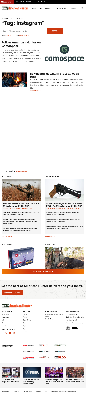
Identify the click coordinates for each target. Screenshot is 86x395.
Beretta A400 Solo (9, 209)
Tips (24, 329)
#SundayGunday (52, 176)
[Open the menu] (78, 8)
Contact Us (5, 317)
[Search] (82, 8)
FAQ (3, 320)
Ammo (25, 317)
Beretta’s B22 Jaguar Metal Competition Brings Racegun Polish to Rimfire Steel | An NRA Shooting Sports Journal (20, 221)
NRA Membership (72, 314)
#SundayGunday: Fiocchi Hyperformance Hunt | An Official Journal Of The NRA (63, 220)
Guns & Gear (60, 8)
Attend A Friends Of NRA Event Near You (75, 380)
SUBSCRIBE (12, 292)
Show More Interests (54, 271)
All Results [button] (9, 36)
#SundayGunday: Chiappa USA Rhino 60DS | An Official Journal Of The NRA (64, 204)
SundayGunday (50, 237)
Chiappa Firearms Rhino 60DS (55, 209)
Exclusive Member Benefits (75, 317)
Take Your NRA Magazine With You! (10, 380)
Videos (25, 332)
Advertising (5, 314)
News (33, 8)
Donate (28, 2)
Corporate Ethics (27, 392)
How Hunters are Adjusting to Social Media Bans (54, 75)
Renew (22, 2)
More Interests (21, 172)
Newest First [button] (23, 36)
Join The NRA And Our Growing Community (31, 381)
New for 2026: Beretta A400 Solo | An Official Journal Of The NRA (21, 204)
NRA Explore (49, 319)
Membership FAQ (71, 320)
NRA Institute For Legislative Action (54, 315)
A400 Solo (19, 209)
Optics (25, 326)
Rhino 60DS (70, 209)
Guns (25, 323)
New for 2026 (45, 8)
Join (17, 2)
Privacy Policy (5, 392)
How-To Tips (50, 244)
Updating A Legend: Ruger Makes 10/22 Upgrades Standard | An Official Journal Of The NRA (20, 229)
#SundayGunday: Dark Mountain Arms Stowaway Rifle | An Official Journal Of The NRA (64, 227)
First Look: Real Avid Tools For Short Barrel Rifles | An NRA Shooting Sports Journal (21, 213)
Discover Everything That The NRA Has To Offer (54, 381)
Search (55, 31)
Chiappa (76, 209)
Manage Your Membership (74, 323)
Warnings (38, 392)
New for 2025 (6, 237)
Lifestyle (9, 66)
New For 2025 (8, 176)
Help (3, 323)
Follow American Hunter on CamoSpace (21, 44)
